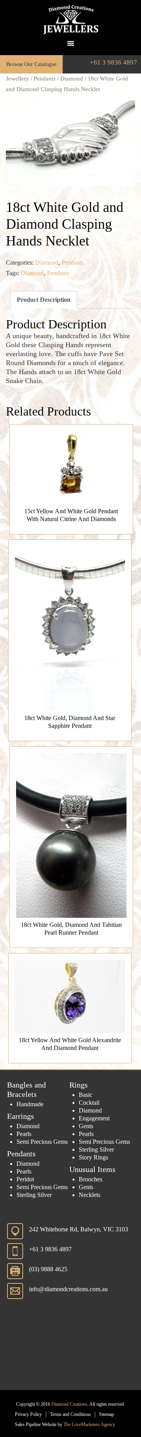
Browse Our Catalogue (31, 64)
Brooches (90, 1179)
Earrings (20, 1116)
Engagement (94, 1118)
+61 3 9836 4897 (113, 62)
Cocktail (89, 1102)
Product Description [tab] (43, 299)
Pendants (45, 78)
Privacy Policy (28, 1414)
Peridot (25, 1179)
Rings (78, 1084)
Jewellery (17, 78)
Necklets (89, 1195)
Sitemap (106, 1414)
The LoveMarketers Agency (89, 1424)
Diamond (71, 78)
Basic (85, 1094)
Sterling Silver (34, 1195)
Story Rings (93, 1157)
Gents (86, 1126)
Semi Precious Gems (42, 1141)
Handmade (29, 1104)
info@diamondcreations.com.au (68, 1289)
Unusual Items (92, 1169)
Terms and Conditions (70, 1414)
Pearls (23, 1134)
